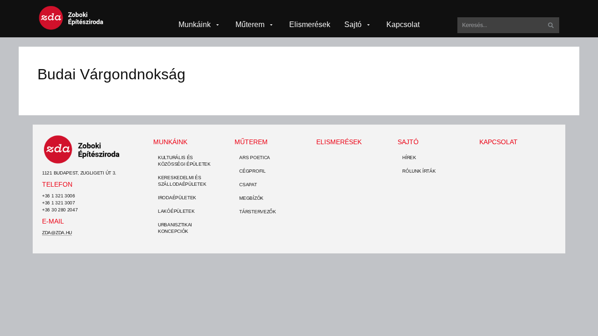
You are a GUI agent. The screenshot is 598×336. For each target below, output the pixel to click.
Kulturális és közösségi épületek (184, 161)
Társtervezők (257, 211)
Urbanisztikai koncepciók (175, 228)
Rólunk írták (418, 171)
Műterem (251, 142)
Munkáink (170, 142)
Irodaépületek (177, 197)
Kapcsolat (498, 142)
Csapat (247, 184)
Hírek (409, 157)
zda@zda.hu (57, 232)
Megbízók (251, 198)
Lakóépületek (176, 211)
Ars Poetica (254, 157)
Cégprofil (252, 171)
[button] (199, 24)
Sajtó (408, 142)
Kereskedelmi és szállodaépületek (182, 181)
